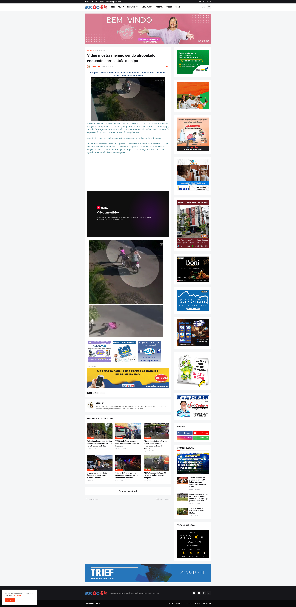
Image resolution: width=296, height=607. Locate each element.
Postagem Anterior (93, 499)
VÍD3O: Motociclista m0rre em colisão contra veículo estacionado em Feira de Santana (155, 444)
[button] (204, 7)
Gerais (102, 393)
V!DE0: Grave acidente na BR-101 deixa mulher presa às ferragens (155, 475)
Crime (177, 7)
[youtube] (204, 1)
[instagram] (207, 1)
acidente (101, 50)
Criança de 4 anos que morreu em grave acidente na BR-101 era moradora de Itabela (127, 475)
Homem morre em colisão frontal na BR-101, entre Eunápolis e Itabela (97, 475)
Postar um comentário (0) (128, 491)
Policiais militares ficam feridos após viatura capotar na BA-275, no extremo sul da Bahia (99, 443)
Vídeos (169, 7)
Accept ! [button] (10, 600)
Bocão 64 (100, 403)
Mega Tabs (146, 7)
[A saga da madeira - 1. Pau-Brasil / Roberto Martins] (182, 511)
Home (87, 2)
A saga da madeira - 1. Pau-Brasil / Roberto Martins (197, 511)
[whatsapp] (210, 1)
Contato (101, 2)
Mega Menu (132, 7)
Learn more (17, 595)
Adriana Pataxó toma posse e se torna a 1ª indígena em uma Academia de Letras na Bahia (197, 482)
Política (159, 7)
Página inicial (92, 50)
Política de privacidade (113, 2)
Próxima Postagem (163, 499)
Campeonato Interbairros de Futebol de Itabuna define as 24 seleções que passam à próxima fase (198, 497)
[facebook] (200, 1)
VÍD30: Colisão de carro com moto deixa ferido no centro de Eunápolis (127, 443)
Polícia (121, 7)
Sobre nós (94, 2)
